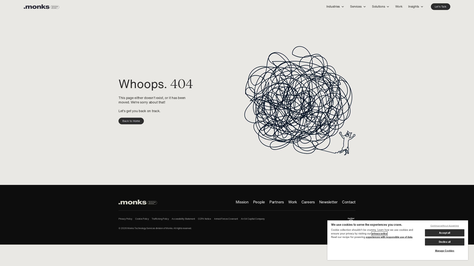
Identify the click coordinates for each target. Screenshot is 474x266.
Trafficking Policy (160, 218)
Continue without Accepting (444, 225)
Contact (349, 202)
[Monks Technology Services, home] (137, 202)
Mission (242, 202)
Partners (276, 202)
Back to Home (131, 121)
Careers (308, 202)
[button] (335, 6)
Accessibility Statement (183, 218)
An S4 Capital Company (253, 218)
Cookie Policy (142, 218)
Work (292, 202)
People (259, 202)
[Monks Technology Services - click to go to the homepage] (41, 6)
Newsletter (328, 202)
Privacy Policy (125, 218)
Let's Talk (440, 6)
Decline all (444, 242)
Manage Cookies (444, 251)
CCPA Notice (204, 218)
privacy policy (379, 233)
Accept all (444, 233)
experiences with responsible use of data (389, 237)
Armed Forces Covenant (226, 218)
